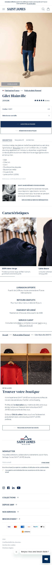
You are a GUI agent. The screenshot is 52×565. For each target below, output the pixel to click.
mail (39, 323)
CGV (3, 539)
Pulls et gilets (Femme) (32, 91)
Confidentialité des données (11, 542)
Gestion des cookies (9, 545)
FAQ (19, 323)
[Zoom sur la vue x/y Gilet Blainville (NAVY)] (26, 50)
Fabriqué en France (12, 91)
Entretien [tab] (30, 140)
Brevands (16, 148)
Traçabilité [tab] (19, 140)
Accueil (5, 335)
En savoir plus (31, 3)
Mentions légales (8, 548)
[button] (42, 100)
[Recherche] (43, 9)
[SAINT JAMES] (16, 9)
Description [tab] (7, 140)
